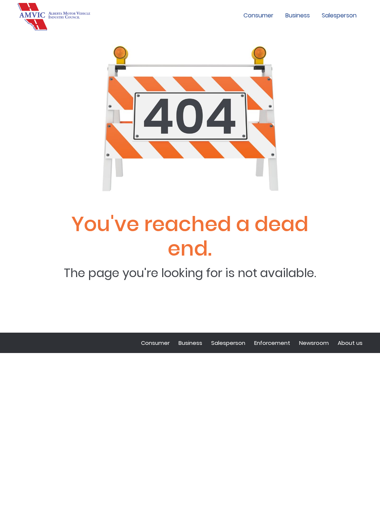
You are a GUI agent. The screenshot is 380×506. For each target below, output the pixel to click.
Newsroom (314, 343)
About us (350, 343)
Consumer (258, 15)
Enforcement (272, 343)
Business (297, 15)
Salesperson (339, 15)
